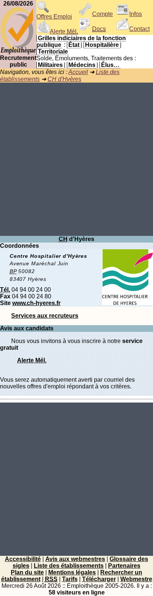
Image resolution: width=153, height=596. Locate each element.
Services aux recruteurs (44, 316)
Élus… (110, 65)
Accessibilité (23, 559)
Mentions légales (72, 572)
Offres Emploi (54, 16)
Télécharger (99, 579)
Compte (102, 14)
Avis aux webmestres (75, 559)
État (73, 45)
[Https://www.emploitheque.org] (18, 52)
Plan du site (27, 572)
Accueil (78, 72)
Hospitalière (102, 45)
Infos (135, 14)
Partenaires (124, 566)
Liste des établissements (69, 566)
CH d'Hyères (64, 79)
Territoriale (53, 51)
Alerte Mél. (31, 360)
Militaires (50, 65)
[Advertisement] (76, 159)
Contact (139, 29)
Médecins (81, 65)
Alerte (64, 31)
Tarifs (70, 579)
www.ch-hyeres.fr (36, 303)
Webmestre (136, 579)
